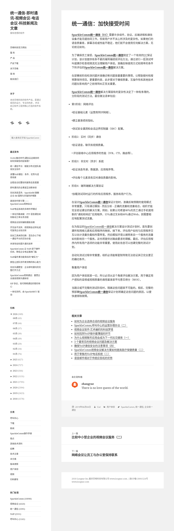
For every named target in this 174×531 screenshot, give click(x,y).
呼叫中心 (14, 418)
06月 (15, 328)
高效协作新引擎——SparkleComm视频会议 (21, 202)
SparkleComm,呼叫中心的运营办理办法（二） (101, 325)
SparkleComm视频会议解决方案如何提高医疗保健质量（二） (109, 349)
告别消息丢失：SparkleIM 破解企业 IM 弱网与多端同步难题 (24, 194)
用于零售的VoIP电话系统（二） (92, 354)
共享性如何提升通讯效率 (21, 243)
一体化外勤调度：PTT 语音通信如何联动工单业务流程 (25, 216)
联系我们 (14, 79)
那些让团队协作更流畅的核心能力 (25, 262)
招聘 (12, 448)
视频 (12, 474)
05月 (15, 333)
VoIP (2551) (15, 514)
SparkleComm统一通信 (98, 226)
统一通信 (139, 407)
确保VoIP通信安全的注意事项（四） (95, 345)
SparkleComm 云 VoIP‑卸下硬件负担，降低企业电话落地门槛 (25, 250)
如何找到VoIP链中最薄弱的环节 (92, 333)
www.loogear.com (80, 481)
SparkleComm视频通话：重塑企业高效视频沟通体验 (25, 277)
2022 (15, 376)
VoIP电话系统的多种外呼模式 (23, 209)
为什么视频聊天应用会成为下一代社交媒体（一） (102, 337)
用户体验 (14, 469)
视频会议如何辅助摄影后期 (22, 222)
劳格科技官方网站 (18, 47)
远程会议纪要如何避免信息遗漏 (24, 182)
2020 (15, 387)
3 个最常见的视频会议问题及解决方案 (95, 341)
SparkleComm (127, 407)
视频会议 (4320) (17, 503)
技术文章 (14, 453)
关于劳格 (14, 68)
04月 (15, 338)
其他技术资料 (16, 443)
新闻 (12, 428)
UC (145, 55)
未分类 (13, 459)
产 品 (12, 58)
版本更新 (14, 464)
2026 (15, 314)
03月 (15, 343)
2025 (15, 359)
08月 (15, 318)
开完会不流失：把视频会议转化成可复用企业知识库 (25, 229)
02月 (15, 348)
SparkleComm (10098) (21, 498)
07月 (15, 323)
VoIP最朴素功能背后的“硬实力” (24, 257)
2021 (15, 382)
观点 (12, 438)
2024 (15, 365)
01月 (15, 353)
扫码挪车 (14, 479)
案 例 (12, 73)
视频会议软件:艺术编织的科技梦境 (93, 329)
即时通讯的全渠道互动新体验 (23, 187)
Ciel (99, 407)
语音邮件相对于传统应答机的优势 (93, 358)
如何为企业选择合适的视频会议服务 (94, 321)
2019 (15, 393)
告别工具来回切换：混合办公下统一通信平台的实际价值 (25, 237)
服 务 (12, 52)
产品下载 (14, 63)
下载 (12, 423)
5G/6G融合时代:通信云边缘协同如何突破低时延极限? (24, 160)
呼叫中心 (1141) (17, 519)
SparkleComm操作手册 (21, 433)
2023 (15, 370)
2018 (15, 398)
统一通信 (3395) (17, 509)
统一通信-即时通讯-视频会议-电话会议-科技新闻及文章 (24, 20)
